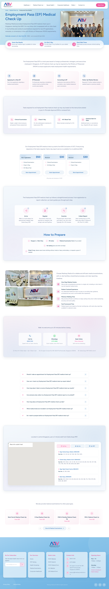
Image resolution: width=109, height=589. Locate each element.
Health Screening (34, 565)
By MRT (93, 446)
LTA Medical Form (53, 571)
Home (6, 10)
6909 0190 (72, 558)
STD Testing (33, 562)
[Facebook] (96, 584)
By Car (79, 446)
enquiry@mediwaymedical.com (77, 573)
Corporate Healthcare (63, 5)
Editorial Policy (17, 584)
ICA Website (51, 568)
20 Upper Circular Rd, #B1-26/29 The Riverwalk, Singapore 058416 (77, 567)
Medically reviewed (10, 36)
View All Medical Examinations (53, 528)
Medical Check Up (38, 5)
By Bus (64, 446)
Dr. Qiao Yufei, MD (21, 36)
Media (73, 5)
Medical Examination (35, 568)
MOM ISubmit (52, 562)
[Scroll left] (40, 528)
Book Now (101, 5)
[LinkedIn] (100, 584)
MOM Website (52, 559)
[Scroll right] (69, 528)
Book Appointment (31, 172)
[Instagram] (104, 584)
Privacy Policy (6, 584)
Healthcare (27, 5)
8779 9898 (72, 562)
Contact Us (81, 5)
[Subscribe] (22, 564)
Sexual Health (50, 5)
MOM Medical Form (53, 565)
